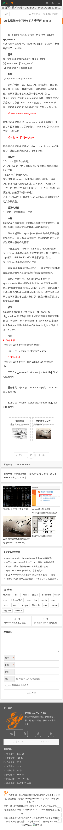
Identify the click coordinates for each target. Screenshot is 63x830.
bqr (36, 600)
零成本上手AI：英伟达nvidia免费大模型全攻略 (27, 566)
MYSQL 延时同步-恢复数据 (15, 509)
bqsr (5, 600)
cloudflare (46, 595)
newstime (7, 595)
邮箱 (9, 664)
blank (15, 605)
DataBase (30, 7)
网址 (7, 672)
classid (6, 605)
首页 (7, 7)
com (45, 605)
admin (7, 477)
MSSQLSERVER (48, 7)
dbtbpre (24, 605)
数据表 (35, 595)
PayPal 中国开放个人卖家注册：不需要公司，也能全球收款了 (34, 579)
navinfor (18, 610)
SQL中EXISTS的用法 (42, 536)
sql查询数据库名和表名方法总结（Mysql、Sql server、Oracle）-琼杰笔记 (16, 542)
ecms (28, 600)
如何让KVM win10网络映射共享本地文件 (24, 570)
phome (54, 605)
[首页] (59, 809)
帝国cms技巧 (16, 600)
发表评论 (35, 14)
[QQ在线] (25, 734)
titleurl (57, 595)
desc (17, 595)
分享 (42, 455)
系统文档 (36, 605)
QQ (6, 679)
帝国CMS (7, 610)
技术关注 (17, 7)
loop (53, 600)
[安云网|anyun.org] (37, 825)
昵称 (9, 657)
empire (44, 600)
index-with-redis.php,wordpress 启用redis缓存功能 (29, 558)
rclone (26, 595)
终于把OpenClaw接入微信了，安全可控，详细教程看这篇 (32, 562)
